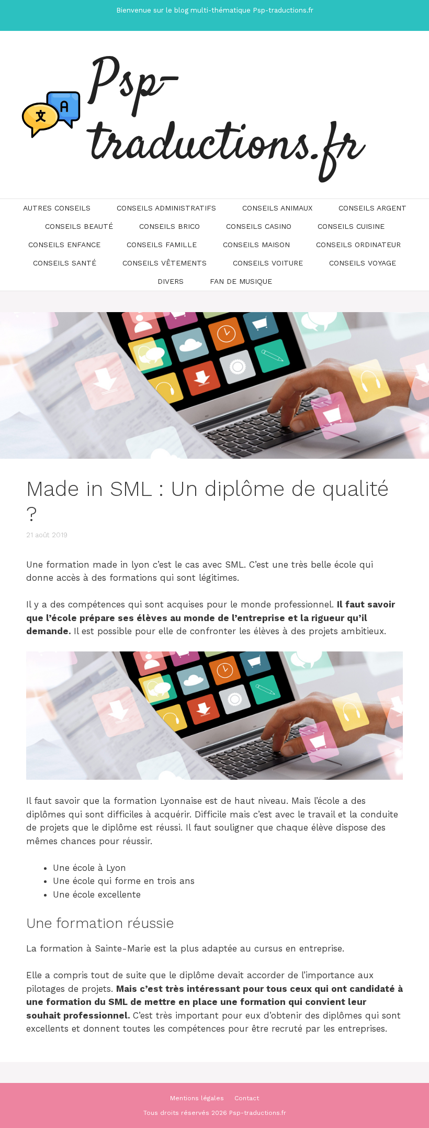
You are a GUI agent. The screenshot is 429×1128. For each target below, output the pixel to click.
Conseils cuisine (351, 226)
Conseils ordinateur (358, 244)
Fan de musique (241, 281)
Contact (246, 1098)
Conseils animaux (277, 208)
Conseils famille (162, 244)
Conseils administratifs (166, 208)
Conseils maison (256, 244)
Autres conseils (57, 208)
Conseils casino (258, 226)
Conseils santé (64, 263)
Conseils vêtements (164, 263)
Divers (170, 281)
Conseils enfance (64, 244)
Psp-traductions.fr (226, 114)
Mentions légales (197, 1098)
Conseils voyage (362, 263)
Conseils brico (169, 226)
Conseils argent (372, 208)
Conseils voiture (268, 263)
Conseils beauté (79, 226)
